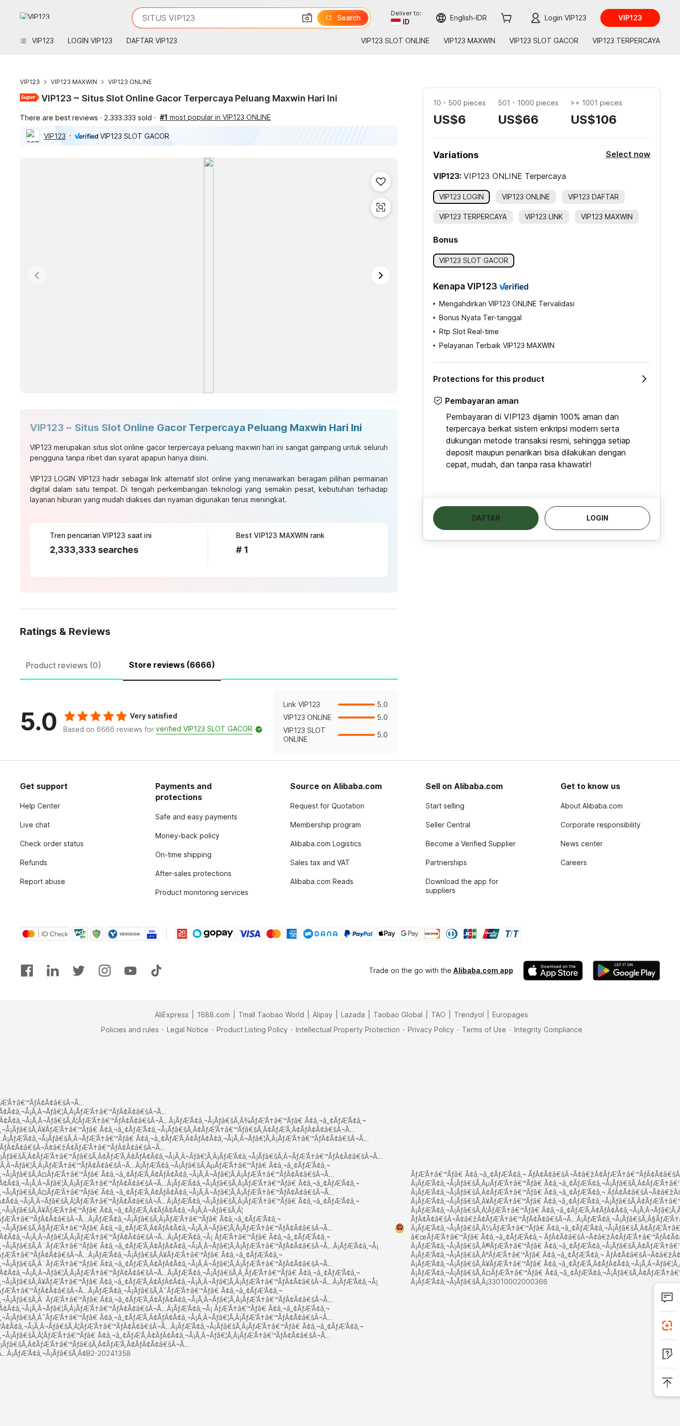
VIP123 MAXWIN (74, 82)
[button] (307, 18)
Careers (574, 862)
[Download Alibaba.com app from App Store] (553, 970)
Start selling (445, 806)
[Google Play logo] (35, 15)
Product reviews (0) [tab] (63, 665)
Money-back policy (187, 835)
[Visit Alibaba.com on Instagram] (105, 971)
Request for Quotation (327, 806)
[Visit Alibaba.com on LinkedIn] (53, 971)
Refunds (33, 862)
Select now (628, 154)
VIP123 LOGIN (52, 478)
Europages (510, 1014)
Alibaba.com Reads (321, 881)
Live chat (35, 824)
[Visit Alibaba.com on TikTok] (156, 971)
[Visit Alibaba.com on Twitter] (79, 971)
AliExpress (172, 1014)
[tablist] (209, 664)
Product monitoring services (201, 892)
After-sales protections (193, 873)
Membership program (325, 824)
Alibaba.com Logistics (325, 843)
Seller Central (448, 824)
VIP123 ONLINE (130, 82)
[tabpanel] (209, 722)
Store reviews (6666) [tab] (172, 665)
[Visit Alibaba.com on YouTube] (130, 971)
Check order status (52, 843)
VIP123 (30, 82)
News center (582, 843)
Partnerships (446, 862)
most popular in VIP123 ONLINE (215, 117)
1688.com (213, 1014)
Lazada (353, 1014)
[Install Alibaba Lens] (667, 1326)
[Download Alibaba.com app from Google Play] (626, 970)
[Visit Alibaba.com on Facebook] (27, 971)
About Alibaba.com (592, 806)
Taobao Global (398, 1014)
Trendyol (469, 1014)
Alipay (323, 1014)
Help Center (40, 806)
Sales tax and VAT (320, 862)
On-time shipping (183, 854)
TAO (438, 1014)
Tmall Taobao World (271, 1014)
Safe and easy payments (196, 816)
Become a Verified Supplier (471, 843)
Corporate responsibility (601, 824)
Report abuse (42, 881)
